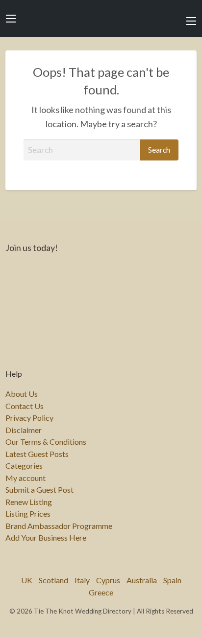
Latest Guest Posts (37, 454)
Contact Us (24, 406)
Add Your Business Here (45, 538)
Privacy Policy (29, 418)
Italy (82, 580)
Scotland (53, 580)
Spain (172, 580)
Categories (24, 466)
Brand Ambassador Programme (58, 526)
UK (26, 580)
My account (25, 478)
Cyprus (108, 580)
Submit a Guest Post (39, 490)
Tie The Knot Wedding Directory (101, 18)
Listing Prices (27, 514)
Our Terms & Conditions (45, 442)
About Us (21, 394)
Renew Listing (28, 502)
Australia (141, 580)
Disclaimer (23, 430)
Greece (101, 592)
